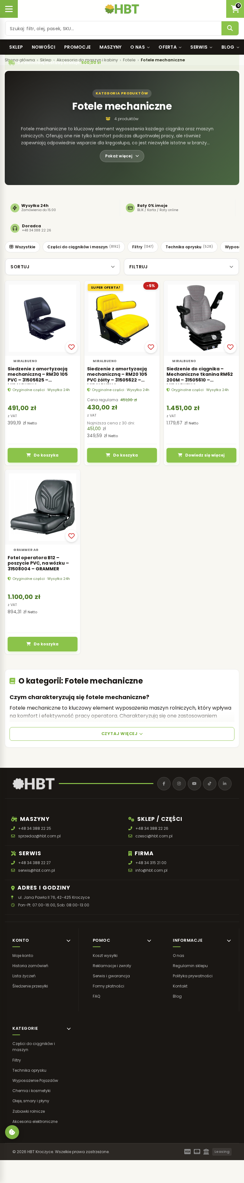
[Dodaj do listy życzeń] (71, 347)
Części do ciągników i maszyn (83, 247)
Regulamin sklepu (190, 965)
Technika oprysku (189, 247)
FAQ (96, 996)
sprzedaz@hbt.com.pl (39, 836)
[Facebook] (164, 783)
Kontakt (180, 986)
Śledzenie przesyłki (30, 986)
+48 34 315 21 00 (150, 863)
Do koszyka (46, 454)
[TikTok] (209, 783)
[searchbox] (113, 28)
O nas (137, 47)
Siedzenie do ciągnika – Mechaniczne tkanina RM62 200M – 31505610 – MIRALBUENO (199, 377)
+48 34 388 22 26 (151, 828)
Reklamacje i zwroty (112, 965)
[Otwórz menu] (9, 9)
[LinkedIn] (225, 783)
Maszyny (110, 47)
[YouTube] (194, 783)
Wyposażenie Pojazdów (35, 1080)
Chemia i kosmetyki (31, 1090)
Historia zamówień (30, 965)
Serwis (198, 47)
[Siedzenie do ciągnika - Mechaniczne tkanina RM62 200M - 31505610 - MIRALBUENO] (201, 318)
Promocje (77, 47)
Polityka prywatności (193, 976)
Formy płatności (108, 986)
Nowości (43, 47)
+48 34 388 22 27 (34, 863)
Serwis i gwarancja (111, 976)
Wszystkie (25, 247)
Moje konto (22, 955)
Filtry (142, 247)
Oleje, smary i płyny (30, 1101)
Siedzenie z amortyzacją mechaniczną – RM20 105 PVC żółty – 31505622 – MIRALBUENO (117, 377)
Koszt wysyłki (105, 955)
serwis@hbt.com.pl (36, 870)
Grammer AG (26, 549)
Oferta (168, 47)
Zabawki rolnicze (28, 1111)
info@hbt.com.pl (151, 870)
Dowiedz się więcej (205, 454)
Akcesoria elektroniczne (35, 1121)
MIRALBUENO (25, 361)
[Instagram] (179, 783)
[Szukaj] (230, 28)
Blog (227, 47)
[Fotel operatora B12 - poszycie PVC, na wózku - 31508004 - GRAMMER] (42, 507)
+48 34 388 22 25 (34, 828)
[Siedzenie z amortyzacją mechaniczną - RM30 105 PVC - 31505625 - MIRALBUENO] (42, 318)
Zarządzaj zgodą (12, 1132)
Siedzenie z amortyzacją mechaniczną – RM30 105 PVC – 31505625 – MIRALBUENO (38, 377)
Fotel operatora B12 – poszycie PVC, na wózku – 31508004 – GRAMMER (38, 563)
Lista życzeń (24, 976)
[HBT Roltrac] (122, 9)
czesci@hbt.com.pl (154, 836)
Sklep (16, 47)
